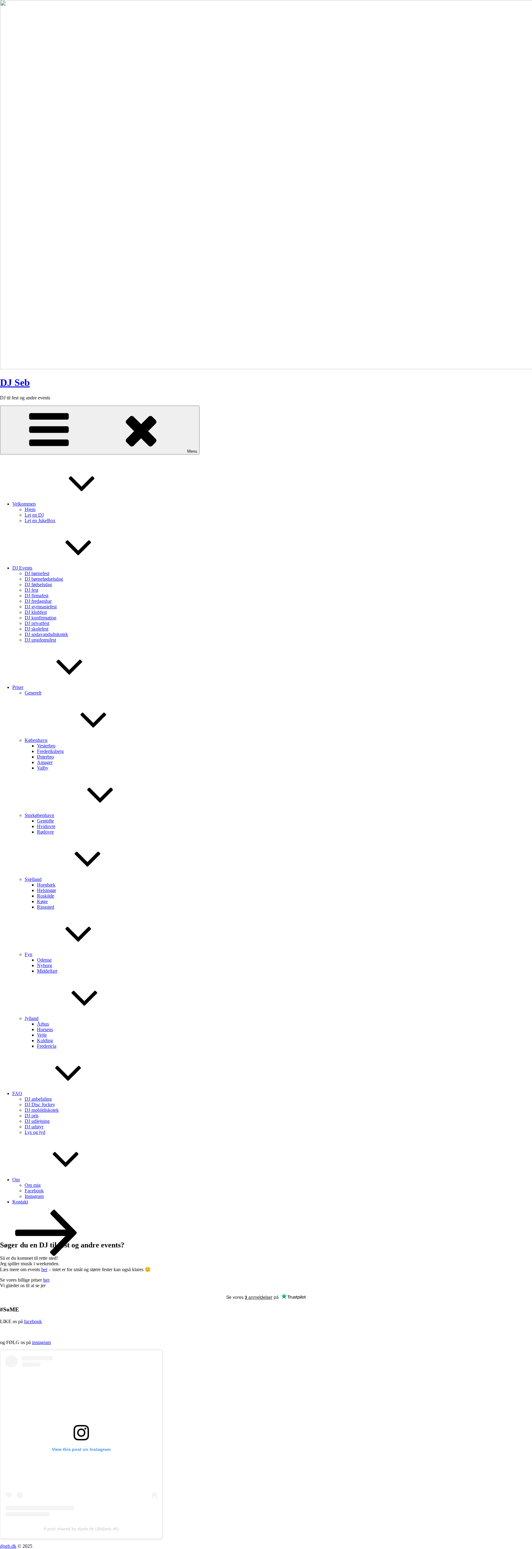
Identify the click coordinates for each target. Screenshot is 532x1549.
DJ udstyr (34, 1126)
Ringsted (45, 907)
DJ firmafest (36, 595)
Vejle (42, 1035)
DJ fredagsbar (38, 601)
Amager (45, 762)
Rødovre (45, 832)
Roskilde (45, 896)
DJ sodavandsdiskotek (46, 634)
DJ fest (31, 590)
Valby (42, 767)
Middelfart (47, 971)
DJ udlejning (37, 1121)
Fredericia (46, 1046)
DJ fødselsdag (38, 584)
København (36, 740)
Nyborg (44, 965)
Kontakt (20, 1201)
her (44, 1269)
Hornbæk (46, 884)
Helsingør (46, 890)
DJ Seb (15, 382)
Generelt (33, 692)
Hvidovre (46, 826)
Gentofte (45, 820)
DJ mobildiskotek (42, 1110)
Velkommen (24, 503)
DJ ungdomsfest (40, 639)
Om (16, 1179)
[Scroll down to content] (46, 1254)
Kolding (45, 1040)
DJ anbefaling (38, 1099)
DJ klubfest (36, 612)
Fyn (28, 954)
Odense (44, 960)
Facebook (34, 1190)
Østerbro (45, 756)
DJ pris (31, 1115)
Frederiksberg (50, 751)
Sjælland (33, 879)
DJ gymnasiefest (41, 606)
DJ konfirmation (40, 617)
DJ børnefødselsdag (44, 579)
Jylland (31, 1018)
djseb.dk (8, 1546)
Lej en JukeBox (40, 520)
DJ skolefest (36, 628)
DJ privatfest (37, 623)
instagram (41, 1342)
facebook (33, 1321)
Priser (17, 687)
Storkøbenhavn (39, 815)
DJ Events (22, 567)
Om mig (33, 1185)
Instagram (34, 1196)
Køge (42, 901)
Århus (43, 1024)
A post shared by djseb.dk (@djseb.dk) (81, 1528)
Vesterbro (46, 745)
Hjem (30, 509)
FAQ (17, 1093)
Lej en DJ (34, 515)
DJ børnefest (37, 573)
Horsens (45, 1029)
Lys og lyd (35, 1132)
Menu (192, 451)
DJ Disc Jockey (40, 1104)
